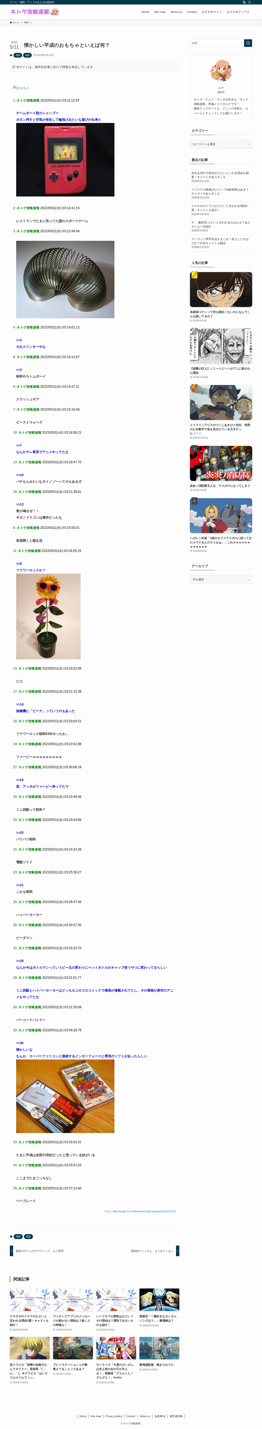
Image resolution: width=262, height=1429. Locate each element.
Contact (131, 1416)
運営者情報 (176, 1416)
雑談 (27, 55)
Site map (95, 1416)
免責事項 (160, 1416)
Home (82, 1416)
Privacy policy (113, 1416)
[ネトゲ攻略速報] (35, 12)
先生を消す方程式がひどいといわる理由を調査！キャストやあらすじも (220, 177)
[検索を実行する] (248, 43)
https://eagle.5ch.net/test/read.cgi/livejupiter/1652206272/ (144, 1211)
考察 (18, 55)
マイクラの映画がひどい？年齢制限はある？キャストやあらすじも (220, 193)
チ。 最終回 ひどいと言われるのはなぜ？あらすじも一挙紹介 (220, 226)
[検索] (249, 2)
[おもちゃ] (21, 88)
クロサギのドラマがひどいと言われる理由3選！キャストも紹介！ (219, 209)
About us (145, 1416)
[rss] (244, 2)
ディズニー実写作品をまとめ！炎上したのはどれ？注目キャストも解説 (220, 243)
